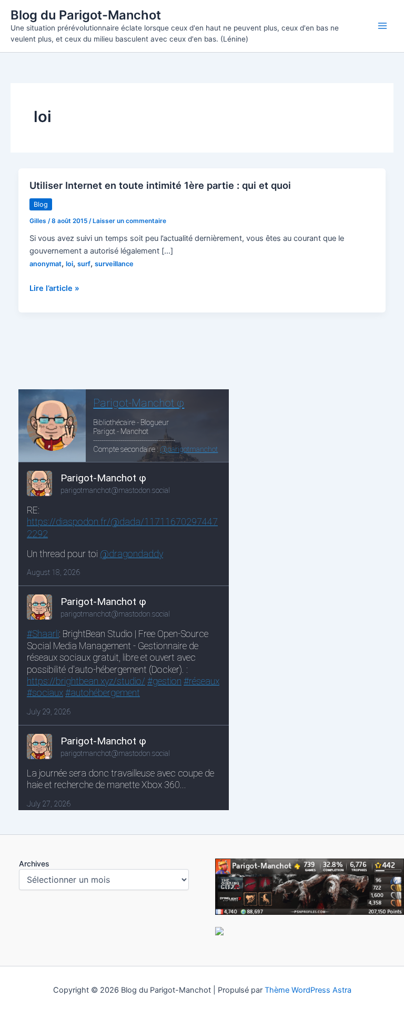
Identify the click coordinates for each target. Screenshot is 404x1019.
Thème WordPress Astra (308, 990)
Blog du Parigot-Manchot (86, 15)
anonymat (45, 264)
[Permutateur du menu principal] (382, 26)
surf (83, 264)
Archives (34, 863)
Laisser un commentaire (129, 221)
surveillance (114, 264)
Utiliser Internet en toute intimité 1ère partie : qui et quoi (160, 185)
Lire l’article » (54, 289)
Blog (41, 204)
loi (69, 264)
